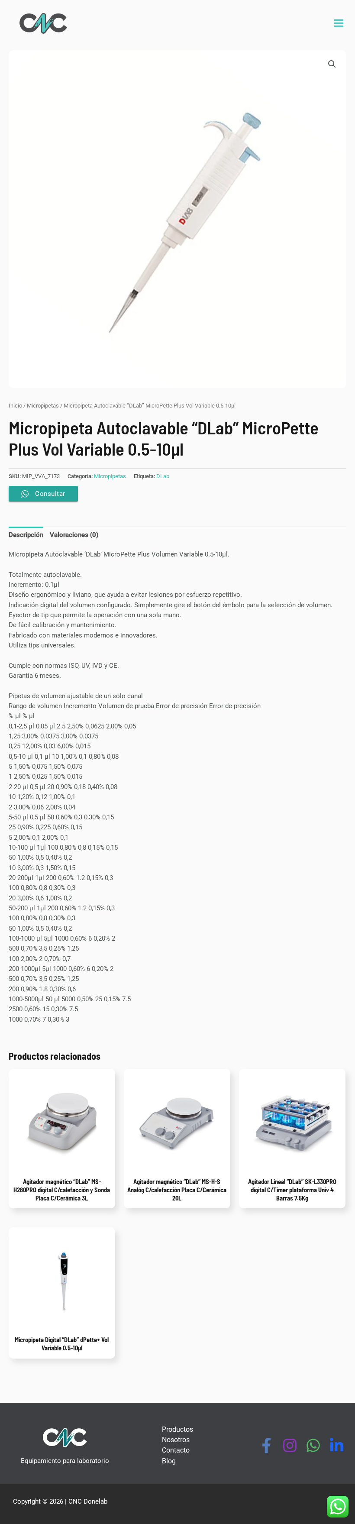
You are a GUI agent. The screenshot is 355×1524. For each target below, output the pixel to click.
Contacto (176, 1450)
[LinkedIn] (336, 1445)
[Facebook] (266, 1445)
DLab (162, 476)
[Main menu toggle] (339, 23)
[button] (332, 64)
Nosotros (176, 1440)
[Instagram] (290, 1445)
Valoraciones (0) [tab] (74, 535)
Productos (177, 1429)
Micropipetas (43, 405)
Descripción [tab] (26, 535)
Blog (169, 1461)
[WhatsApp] (313, 1445)
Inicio (15, 405)
